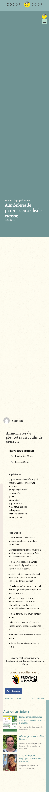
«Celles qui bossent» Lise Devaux (31, 738)
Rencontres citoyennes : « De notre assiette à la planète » (31, 720)
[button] (44, 21)
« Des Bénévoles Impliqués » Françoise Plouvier (30, 758)
